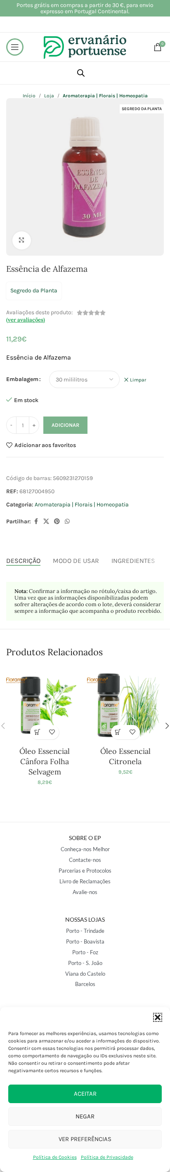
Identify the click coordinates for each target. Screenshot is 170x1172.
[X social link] (46, 521)
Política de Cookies (55, 1157)
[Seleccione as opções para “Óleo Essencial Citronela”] (118, 732)
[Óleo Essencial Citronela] (125, 705)
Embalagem (22, 379)
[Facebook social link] (36, 521)
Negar (85, 1116)
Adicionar (65, 425)
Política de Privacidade (107, 1157)
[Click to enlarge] (21, 240)
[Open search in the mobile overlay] (81, 73)
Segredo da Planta (33, 290)
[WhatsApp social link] (67, 521)
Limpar (138, 380)
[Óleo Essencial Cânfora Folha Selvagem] (44, 705)
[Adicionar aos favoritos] (52, 732)
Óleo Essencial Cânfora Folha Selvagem (44, 761)
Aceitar (85, 1093)
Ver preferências (85, 1139)
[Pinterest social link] (57, 521)
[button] (157, 1017)
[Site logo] (85, 46)
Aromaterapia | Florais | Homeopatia (82, 504)
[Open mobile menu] (15, 47)
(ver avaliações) (25, 319)
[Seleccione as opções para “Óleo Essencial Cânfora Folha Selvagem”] (37, 732)
